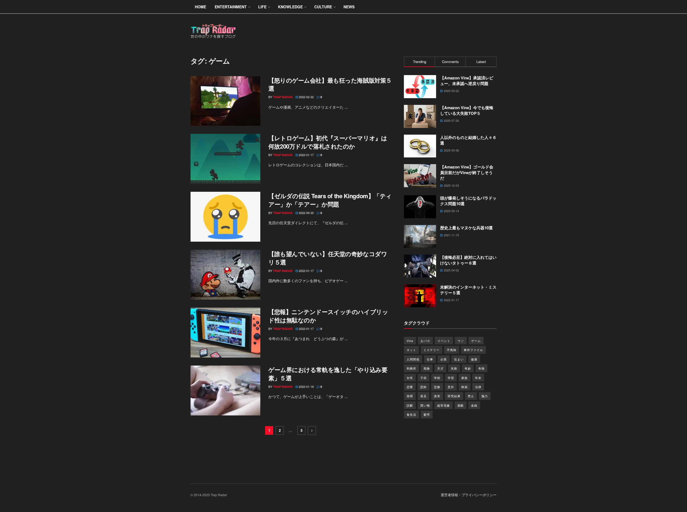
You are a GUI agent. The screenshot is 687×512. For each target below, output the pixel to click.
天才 (440, 368)
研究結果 (454, 396)
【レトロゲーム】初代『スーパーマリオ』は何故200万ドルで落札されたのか (327, 142)
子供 (423, 377)
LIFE (262, 6)
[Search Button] (494, 6)
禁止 (471, 396)
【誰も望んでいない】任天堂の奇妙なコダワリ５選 (327, 257)
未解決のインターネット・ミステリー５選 (468, 290)
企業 (443, 359)
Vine (410, 340)
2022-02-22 (306, 97)
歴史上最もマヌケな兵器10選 (466, 228)
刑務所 (411, 368)
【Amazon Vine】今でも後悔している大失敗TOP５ (466, 110)
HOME (200, 6)
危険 (426, 368)
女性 (410, 377)
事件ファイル (473, 350)
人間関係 (413, 359)
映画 (464, 387)
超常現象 (443, 405)
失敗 (454, 368)
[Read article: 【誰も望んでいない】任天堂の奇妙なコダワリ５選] (225, 275)
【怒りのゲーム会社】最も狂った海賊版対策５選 (330, 84)
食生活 (411, 414)
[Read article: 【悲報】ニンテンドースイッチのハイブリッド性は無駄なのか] (225, 333)
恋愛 (410, 387)
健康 (474, 359)
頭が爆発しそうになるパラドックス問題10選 (468, 201)
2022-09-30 (306, 213)
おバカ (425, 340)
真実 (437, 396)
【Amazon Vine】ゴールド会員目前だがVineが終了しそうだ (466, 172)
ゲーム (476, 340)
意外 (451, 387)
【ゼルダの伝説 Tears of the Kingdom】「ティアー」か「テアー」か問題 (330, 199)
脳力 (484, 396)
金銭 (474, 405)
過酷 (460, 405)
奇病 (481, 368)
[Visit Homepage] (213, 31)
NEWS (349, 6)
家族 (464, 377)
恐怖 (423, 387)
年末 (478, 377)
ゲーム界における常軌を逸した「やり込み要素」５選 (327, 373)
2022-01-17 (306, 155)
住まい (459, 359)
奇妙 (468, 368)
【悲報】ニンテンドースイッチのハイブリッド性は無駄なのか (328, 315)
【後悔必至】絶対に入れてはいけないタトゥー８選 (468, 260)
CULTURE (323, 6)
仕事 (430, 359)
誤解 (410, 405)
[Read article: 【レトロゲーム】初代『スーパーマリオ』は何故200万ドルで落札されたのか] (225, 159)
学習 (451, 377)
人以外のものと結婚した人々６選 (468, 140)
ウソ (461, 340)
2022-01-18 (306, 386)
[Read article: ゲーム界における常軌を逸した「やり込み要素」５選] (225, 390)
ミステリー (431, 350)
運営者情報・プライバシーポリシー (468, 494)
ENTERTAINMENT (231, 6)
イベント (443, 340)
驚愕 (426, 414)
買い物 (425, 405)
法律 (478, 387)
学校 (437, 377)
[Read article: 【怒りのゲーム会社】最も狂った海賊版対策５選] (225, 101)
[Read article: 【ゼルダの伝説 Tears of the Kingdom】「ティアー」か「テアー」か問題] (225, 217)
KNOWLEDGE (290, 6)
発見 (423, 396)
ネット (411, 350)
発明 (410, 396)
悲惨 (437, 387)
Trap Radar (283, 97)
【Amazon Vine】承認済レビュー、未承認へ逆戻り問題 (466, 80)
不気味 (451, 350)
